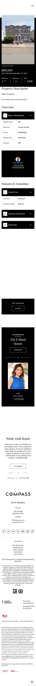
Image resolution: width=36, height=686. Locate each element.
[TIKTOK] (18, 531)
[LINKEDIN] (13, 531)
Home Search (18, 552)
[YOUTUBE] (23, 531)
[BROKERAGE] (32, 531)
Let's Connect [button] (18, 554)
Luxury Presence (28, 603)
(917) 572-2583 (18, 165)
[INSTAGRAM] (8, 531)
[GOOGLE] (28, 531)
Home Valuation (18, 550)
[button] (18, 466)
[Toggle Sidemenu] (32, 6)
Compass (10, 567)
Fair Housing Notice (8, 559)
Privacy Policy (27, 608)
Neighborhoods (18, 547)
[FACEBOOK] (4, 531)
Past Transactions (18, 545)
